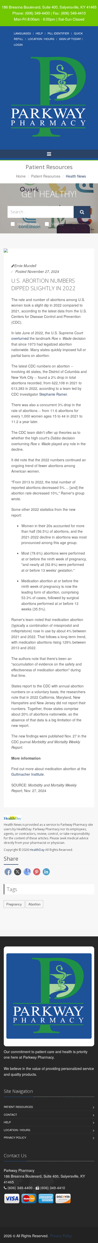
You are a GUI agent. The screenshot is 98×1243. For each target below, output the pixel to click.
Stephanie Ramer (53, 394)
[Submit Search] (82, 212)
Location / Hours (41, 39)
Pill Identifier (58, 33)
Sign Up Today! (70, 39)
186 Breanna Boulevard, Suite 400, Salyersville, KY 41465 (49, 7)
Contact (10, 1114)
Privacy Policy (15, 1137)
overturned (20, 338)
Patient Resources (45, 176)
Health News (28, 223)
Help (39, 33)
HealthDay (37, 850)
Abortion (34, 904)
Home (21, 176)
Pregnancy (14, 904)
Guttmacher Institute (27, 774)
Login (18, 45)
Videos (58, 223)
